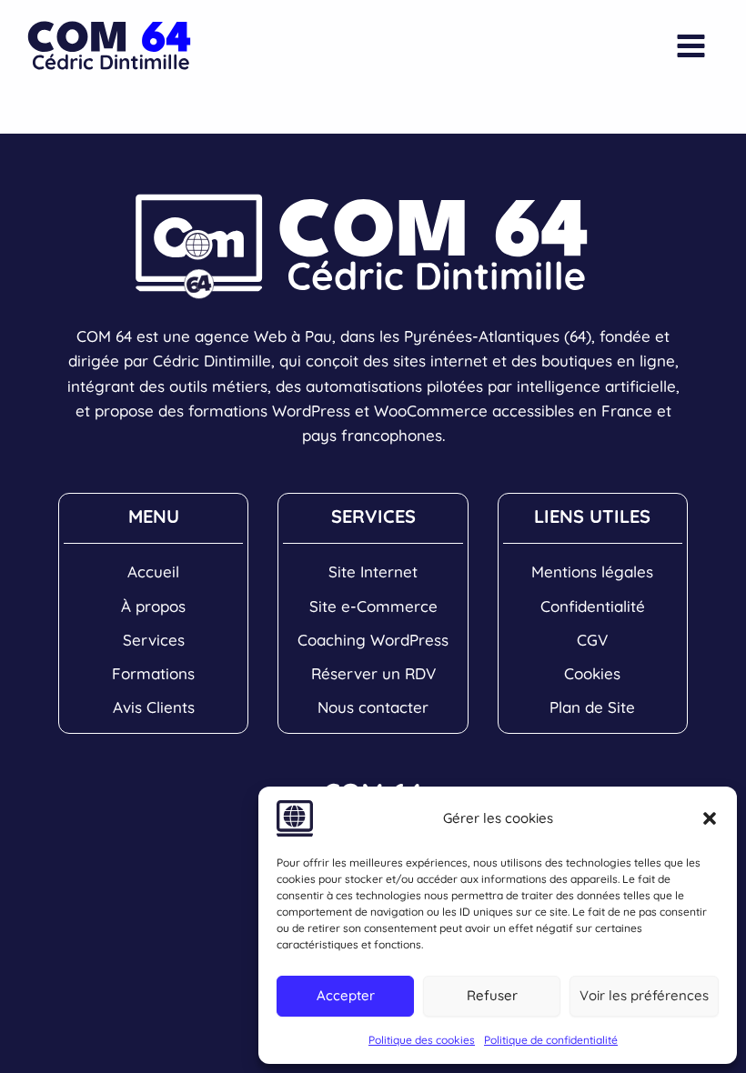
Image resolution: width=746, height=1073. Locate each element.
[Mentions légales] (592, 571)
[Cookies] (592, 673)
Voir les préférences (644, 995)
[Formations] (153, 673)
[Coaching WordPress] (373, 639)
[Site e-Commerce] (373, 606)
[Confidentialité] (592, 606)
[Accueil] (153, 571)
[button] (710, 818)
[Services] (154, 639)
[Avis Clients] (154, 707)
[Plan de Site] (592, 707)
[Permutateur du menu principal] (692, 46)
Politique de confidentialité (551, 1040)
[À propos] (153, 606)
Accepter (346, 995)
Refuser (492, 995)
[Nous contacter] (373, 707)
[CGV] (592, 639)
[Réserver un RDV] (373, 673)
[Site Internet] (373, 571)
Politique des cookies (421, 1040)
